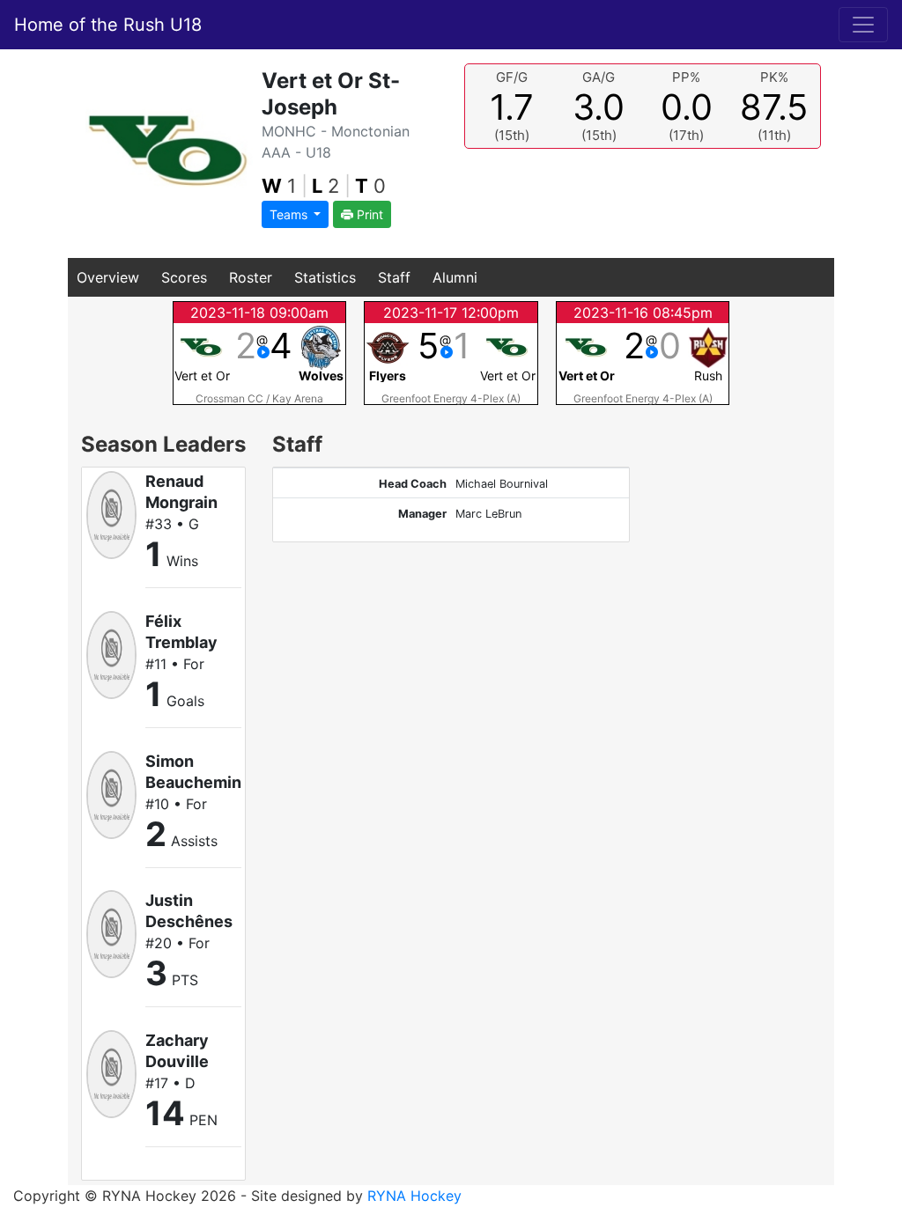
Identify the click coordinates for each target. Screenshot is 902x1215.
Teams (290, 214)
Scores (184, 277)
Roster (250, 277)
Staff (394, 277)
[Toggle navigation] (863, 24)
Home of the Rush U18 (108, 24)
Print (368, 214)
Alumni (455, 277)
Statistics (325, 277)
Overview (108, 277)
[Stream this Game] (263, 351)
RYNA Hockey (414, 1195)
